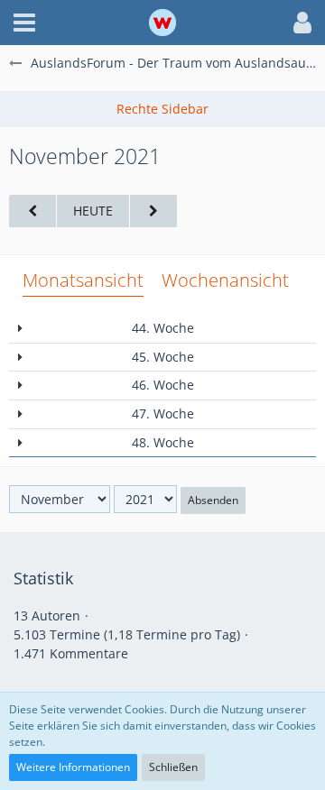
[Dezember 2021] (153, 211)
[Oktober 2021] (32, 211)
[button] (24, 22)
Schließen (173, 767)
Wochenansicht (225, 280)
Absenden (213, 500)
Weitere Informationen (73, 767)
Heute (93, 210)
